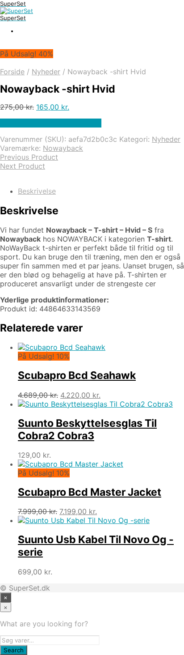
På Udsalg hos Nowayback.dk (50, 123)
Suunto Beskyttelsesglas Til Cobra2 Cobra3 (87, 429)
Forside (12, 71)
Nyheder (46, 71)
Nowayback (63, 148)
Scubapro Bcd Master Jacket (89, 492)
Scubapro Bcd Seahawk (77, 375)
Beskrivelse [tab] (37, 191)
